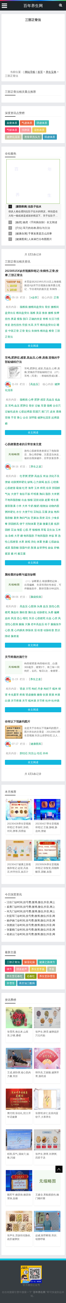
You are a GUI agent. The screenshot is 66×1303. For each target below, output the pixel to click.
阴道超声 (21, 969)
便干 (22, 523)
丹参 (40, 688)
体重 (39, 541)
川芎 (28, 688)
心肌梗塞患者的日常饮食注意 (23, 444)
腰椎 (50, 312)
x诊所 (34, 297)
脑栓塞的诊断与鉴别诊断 (20, 574)
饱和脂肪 (29, 535)
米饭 (51, 535)
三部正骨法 (13, 962)
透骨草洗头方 (32, 136)
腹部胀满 (10, 505)
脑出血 (32, 612)
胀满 (33, 547)
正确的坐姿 (35, 318)
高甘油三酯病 (27, 983)
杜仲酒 (55, 700)
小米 (18, 505)
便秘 (7, 481)
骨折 (47, 306)
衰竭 (27, 541)
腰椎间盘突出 (36, 306)
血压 (17, 405)
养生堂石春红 (15, 976)
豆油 (13, 529)
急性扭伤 (16, 324)
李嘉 (51, 969)
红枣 (24, 487)
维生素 (55, 499)
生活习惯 (54, 318)
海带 (30, 487)
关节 (36, 324)
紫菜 (7, 553)
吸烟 (18, 487)
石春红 (31, 976)
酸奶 (36, 505)
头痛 (39, 606)
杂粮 (11, 535)
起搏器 (55, 417)
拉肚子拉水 (34, 206)
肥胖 (37, 399)
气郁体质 (12, 129)
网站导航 (30, 71)
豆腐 (44, 511)
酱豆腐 (22, 553)
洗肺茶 (26, 129)
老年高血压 (37, 624)
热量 (45, 541)
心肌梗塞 (10, 487)
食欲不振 (25, 493)
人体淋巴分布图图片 (40, 239)
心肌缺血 (54, 541)
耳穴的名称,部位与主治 (36, 227)
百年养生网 (33, 6)
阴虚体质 (42, 122)
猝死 (42, 487)
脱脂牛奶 (25, 547)
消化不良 (54, 475)
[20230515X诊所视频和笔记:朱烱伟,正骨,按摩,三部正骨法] (14, 285)
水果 (21, 541)
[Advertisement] (33, 47)
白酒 (7, 700)
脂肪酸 (15, 547)
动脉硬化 (42, 612)
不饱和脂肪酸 (13, 499)
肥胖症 (24, 405)
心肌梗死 (40, 618)
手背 (13, 417)
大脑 (27, 624)
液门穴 (45, 411)
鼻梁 (13, 318)
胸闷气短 (25, 517)
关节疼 (41, 700)
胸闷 (42, 493)
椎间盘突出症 (48, 324)
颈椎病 (24, 306)
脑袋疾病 (36, 596)
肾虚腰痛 (31, 694)
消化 (33, 541)
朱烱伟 (35, 330)
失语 (31, 618)
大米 (24, 505)
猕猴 (30, 499)
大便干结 (27, 511)
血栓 (7, 618)
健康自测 (21, 233)
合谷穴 (57, 405)
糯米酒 (32, 700)
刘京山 (32, 753)
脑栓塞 (23, 612)
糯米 (55, 688)
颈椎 (32, 312)
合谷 (25, 417)
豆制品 (37, 511)
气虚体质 (27, 122)
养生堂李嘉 (38, 969)
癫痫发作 (56, 624)
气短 (7, 493)
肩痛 (58, 411)
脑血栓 (15, 612)
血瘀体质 (12, 122)
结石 (39, 753)
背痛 (7, 417)
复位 (28, 330)
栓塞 (40, 630)
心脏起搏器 (25, 411)
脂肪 (48, 493)
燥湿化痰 (29, 962)
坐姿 (7, 324)
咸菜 (7, 547)
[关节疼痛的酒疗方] (14, 667)
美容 (38, 312)
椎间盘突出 (22, 312)
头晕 (50, 612)
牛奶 (30, 505)
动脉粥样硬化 (19, 481)
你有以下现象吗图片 (17, 721)
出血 (24, 499)
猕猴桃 (36, 529)
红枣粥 (24, 475)
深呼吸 (33, 417)
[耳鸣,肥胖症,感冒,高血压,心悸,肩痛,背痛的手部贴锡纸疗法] (14, 372)
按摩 (56, 312)
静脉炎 (29, 630)
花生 (48, 517)
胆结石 (24, 753)
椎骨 (51, 330)
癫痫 (21, 624)
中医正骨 (13, 330)
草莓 (43, 529)
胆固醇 (56, 487)
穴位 (18, 227)
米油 (45, 475)
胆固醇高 (13, 523)
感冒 (43, 399)
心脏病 (32, 606)
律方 (9, 969)
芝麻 (39, 523)
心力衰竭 (38, 481)
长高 (30, 324)
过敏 (37, 405)
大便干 (15, 493)
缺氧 (30, 481)
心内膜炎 (19, 630)
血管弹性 (42, 547)
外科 (45, 753)
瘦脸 (19, 318)
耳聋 (43, 405)
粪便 (42, 517)
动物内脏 (54, 505)
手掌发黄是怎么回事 (40, 233)
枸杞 (34, 688)
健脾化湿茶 (13, 136)
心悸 (31, 399)
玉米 (36, 487)
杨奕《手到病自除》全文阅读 (40, 222)
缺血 (50, 547)
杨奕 (18, 222)
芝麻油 (35, 517)
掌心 (19, 417)
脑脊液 (15, 636)
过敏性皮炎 (11, 411)
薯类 (16, 517)
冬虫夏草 (13, 694)
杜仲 (48, 700)
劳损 (24, 324)
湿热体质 (39, 129)
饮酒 (45, 694)
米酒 (57, 694)
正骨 (56, 297)
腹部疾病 (21, 206)
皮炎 (52, 411)
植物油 (44, 505)
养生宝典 (51, 71)
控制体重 (31, 523)
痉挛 (48, 487)
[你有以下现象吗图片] (14, 732)
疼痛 (22, 694)
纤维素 (35, 493)
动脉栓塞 (48, 630)
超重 (47, 499)
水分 (18, 511)
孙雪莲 (11, 983)
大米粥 (55, 493)
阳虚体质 (50, 136)
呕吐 (25, 618)
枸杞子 (48, 688)
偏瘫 (56, 612)
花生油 (51, 529)
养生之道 (36, 466)
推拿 (44, 312)
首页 (40, 71)
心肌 (25, 529)
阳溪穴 (37, 411)
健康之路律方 (47, 962)
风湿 (13, 618)
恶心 (19, 618)
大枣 (17, 535)
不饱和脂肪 (41, 535)
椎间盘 (44, 330)
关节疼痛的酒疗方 (16, 656)
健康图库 (21, 239)
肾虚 (22, 688)
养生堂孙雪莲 (47, 976)
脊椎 (45, 318)
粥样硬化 (10, 511)
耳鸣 (11, 405)
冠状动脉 (38, 499)
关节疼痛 (16, 700)
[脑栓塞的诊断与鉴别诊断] (14, 585)
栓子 (47, 624)
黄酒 (51, 694)
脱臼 (25, 318)
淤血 (50, 511)
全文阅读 (33, 345)
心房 (54, 618)
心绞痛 (55, 481)
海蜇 (19, 529)
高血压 (34, 384)
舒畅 (56, 547)
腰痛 (39, 694)
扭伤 (7, 318)
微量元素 (48, 523)
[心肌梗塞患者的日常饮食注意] (14, 454)
